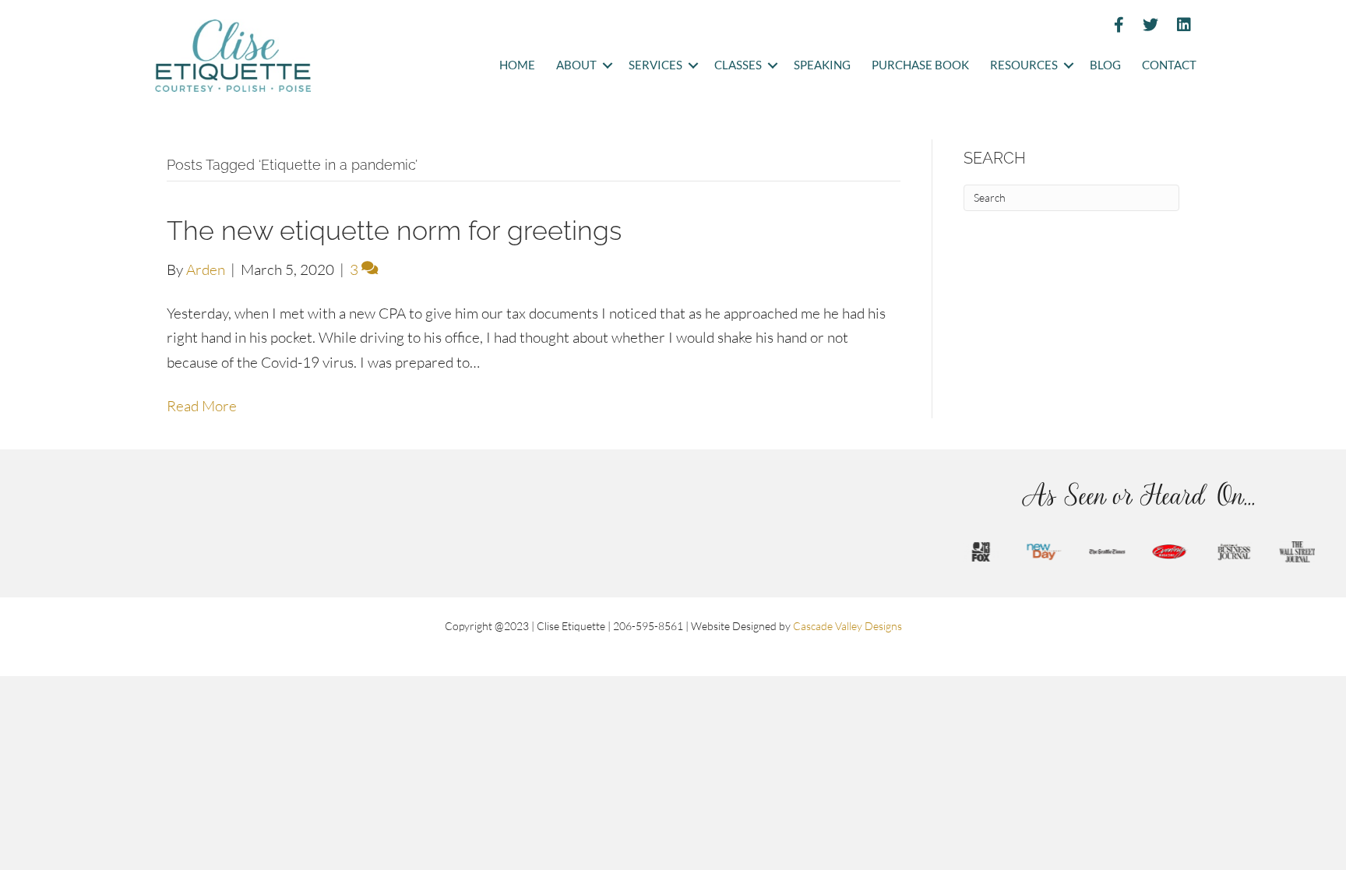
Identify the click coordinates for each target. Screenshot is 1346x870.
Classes (738, 65)
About (576, 65)
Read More (202, 405)
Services (655, 65)
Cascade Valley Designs (847, 625)
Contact (1169, 65)
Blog (1105, 65)
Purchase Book (920, 65)
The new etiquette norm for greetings (394, 230)
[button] (607, 66)
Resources (1024, 65)
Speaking (822, 65)
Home (517, 65)
